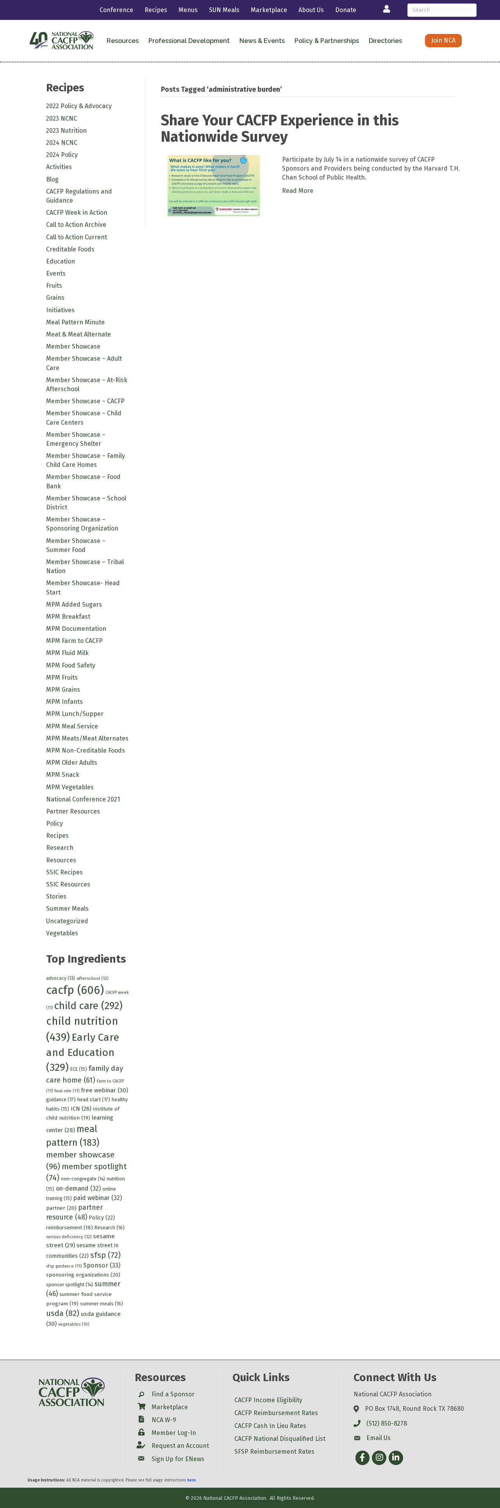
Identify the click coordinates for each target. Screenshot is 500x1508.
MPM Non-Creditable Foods (85, 750)
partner (61, 1208)
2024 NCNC (61, 142)
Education (60, 261)
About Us (311, 10)
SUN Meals (224, 10)
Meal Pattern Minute (75, 322)
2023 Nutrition (66, 130)
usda (62, 1313)
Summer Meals (67, 908)
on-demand (78, 1188)
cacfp (75, 990)
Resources (61, 860)
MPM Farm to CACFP (74, 641)
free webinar (104, 1090)
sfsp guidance (64, 1266)
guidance (61, 1099)
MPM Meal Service (72, 726)
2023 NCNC (61, 118)
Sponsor (101, 1265)
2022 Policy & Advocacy (79, 106)
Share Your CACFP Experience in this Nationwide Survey (280, 128)
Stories (56, 896)
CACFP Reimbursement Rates (276, 1413)
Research (59, 847)
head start (93, 1099)
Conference (116, 10)
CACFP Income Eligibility (268, 1400)
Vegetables (62, 933)
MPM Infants (64, 701)
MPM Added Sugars (74, 604)
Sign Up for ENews (178, 1459)
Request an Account (180, 1445)
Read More (297, 190)
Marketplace (269, 10)
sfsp (105, 1255)
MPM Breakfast (68, 616)
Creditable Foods (70, 249)
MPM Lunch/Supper (75, 714)
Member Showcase (73, 346)
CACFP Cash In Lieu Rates (270, 1426)
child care (88, 1006)
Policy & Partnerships (327, 41)
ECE (78, 1069)
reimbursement (69, 1228)
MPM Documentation (76, 628)
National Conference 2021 (83, 799)
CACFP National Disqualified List (279, 1438)
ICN (81, 1108)
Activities (59, 167)
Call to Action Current (76, 237)
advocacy (60, 978)
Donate (345, 10)
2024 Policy (62, 154)
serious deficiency (68, 1236)
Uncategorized (67, 921)
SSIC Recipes (64, 872)
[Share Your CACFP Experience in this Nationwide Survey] (213, 185)
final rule (66, 1090)
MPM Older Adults (71, 762)
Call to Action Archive (76, 224)
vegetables (73, 1324)
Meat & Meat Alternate (78, 334)
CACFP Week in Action (76, 212)
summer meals (101, 1304)
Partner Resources (73, 811)
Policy (54, 823)
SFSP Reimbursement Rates (274, 1451)
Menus (188, 10)
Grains (55, 297)
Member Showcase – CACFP (85, 401)
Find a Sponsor (173, 1394)
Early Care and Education (82, 1052)
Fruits (54, 285)
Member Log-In (174, 1433)
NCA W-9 (164, 1420)
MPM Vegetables (70, 787)
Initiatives (60, 310)
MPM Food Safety (70, 665)
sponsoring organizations (83, 1274)
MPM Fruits (62, 677)
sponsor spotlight (69, 1284)
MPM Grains (63, 689)
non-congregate (83, 1179)
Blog (52, 179)
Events (56, 273)
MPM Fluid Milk (67, 653)
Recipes (156, 10)
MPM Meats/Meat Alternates (87, 738)
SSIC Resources (68, 884)
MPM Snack (62, 774)
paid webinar (97, 1198)
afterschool (92, 978)
